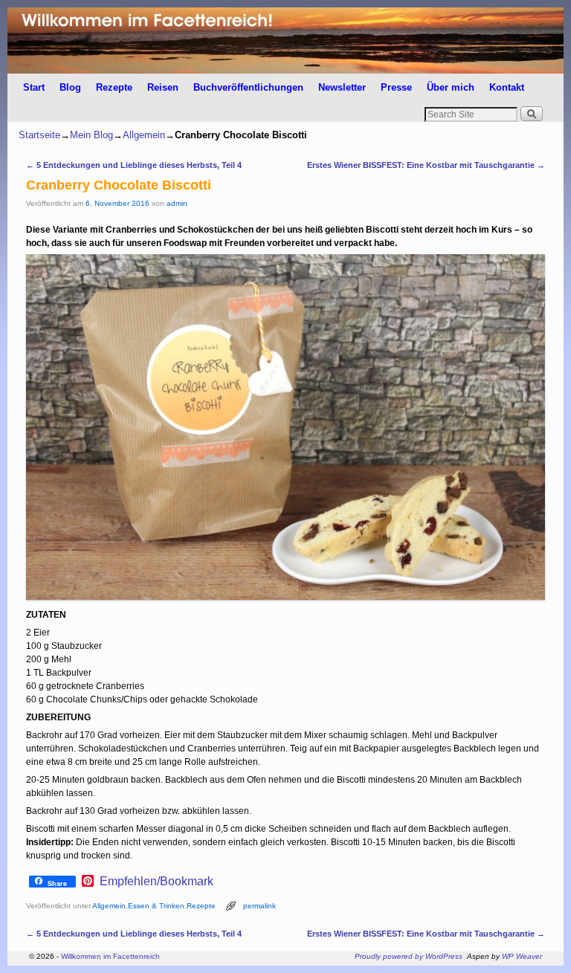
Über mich (450, 87)
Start (34, 87)
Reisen (162, 87)
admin (177, 203)
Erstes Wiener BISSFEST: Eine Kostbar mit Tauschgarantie (426, 165)
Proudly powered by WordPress (408, 956)
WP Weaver (522, 956)
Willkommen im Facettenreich (110, 956)
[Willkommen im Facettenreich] (285, 40)
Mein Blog (91, 134)
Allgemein (144, 134)
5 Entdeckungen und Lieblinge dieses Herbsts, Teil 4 (134, 165)
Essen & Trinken (156, 906)
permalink (259, 906)
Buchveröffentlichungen (248, 87)
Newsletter (342, 87)
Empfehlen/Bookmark (156, 882)
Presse (396, 87)
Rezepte (114, 87)
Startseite (39, 134)
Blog (70, 87)
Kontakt (506, 87)
